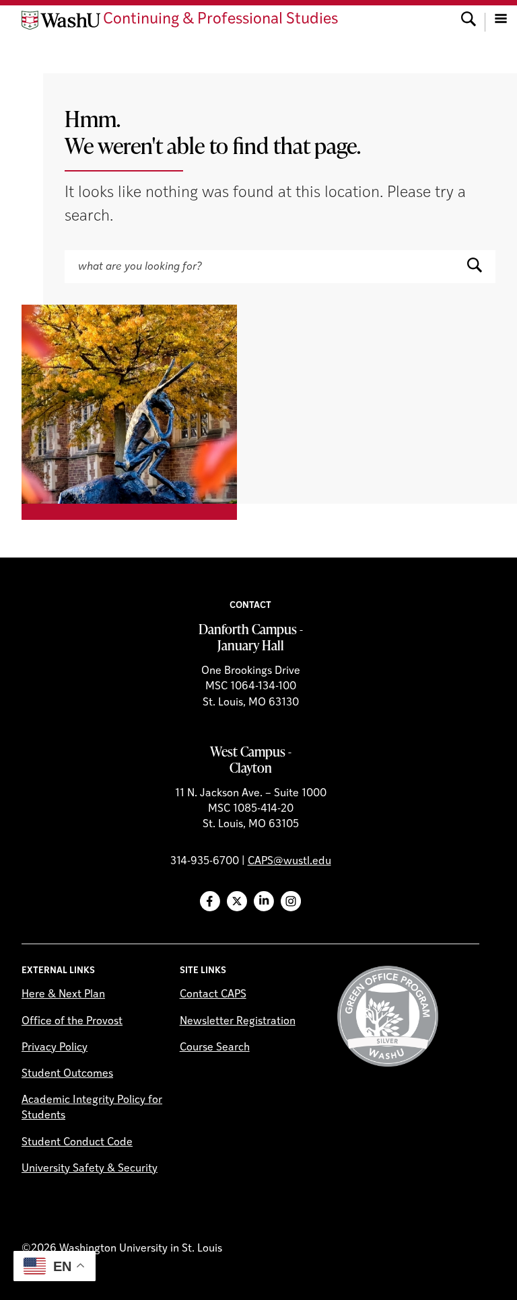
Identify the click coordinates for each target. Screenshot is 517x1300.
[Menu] (501, 20)
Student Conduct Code (77, 1142)
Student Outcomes (67, 1074)
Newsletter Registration (238, 1021)
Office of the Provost (72, 1021)
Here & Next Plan (63, 994)
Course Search (215, 1047)
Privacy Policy (55, 1047)
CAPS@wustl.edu (289, 861)
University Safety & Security (90, 1168)
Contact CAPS (213, 994)
